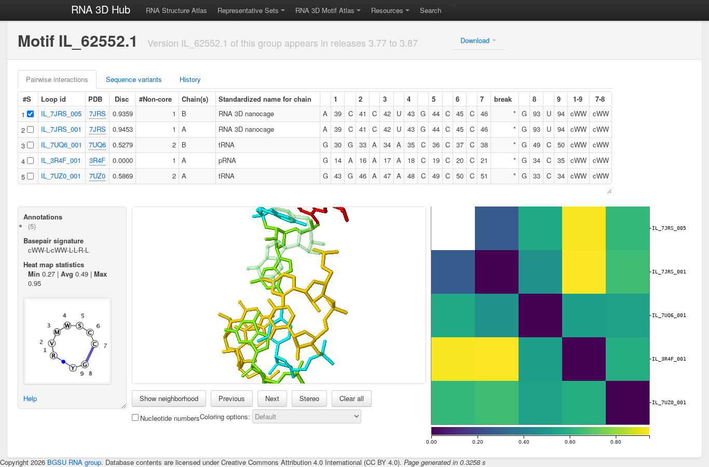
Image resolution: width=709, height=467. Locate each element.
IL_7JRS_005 (61, 113)
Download (474, 40)
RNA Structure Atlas (176, 10)
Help (30, 398)
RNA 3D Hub (100, 9)
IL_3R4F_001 (61, 160)
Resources (387, 10)
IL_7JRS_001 (61, 129)
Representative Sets (248, 10)
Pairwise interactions (57, 79)
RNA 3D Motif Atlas (324, 10)
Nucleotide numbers (170, 418)
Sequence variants (134, 79)
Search (430, 10)
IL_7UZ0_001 (61, 176)
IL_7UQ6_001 (61, 144)
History (190, 79)
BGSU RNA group (74, 462)
